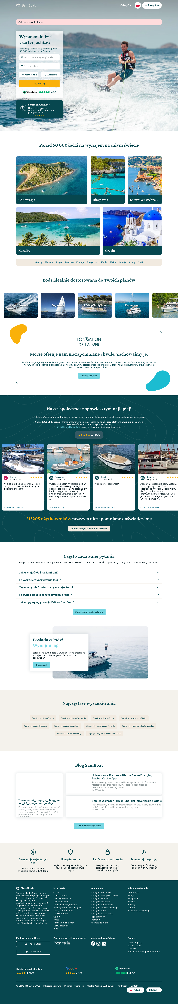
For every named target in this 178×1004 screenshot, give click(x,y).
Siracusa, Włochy (56, 507)
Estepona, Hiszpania (149, 507)
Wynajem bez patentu (102, 913)
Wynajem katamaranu (102, 904)
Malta (113, 262)
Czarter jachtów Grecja (103, 718)
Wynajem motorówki (101, 892)
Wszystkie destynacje (139, 910)
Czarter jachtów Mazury (43, 718)
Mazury (49, 262)
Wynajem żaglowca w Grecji (69, 733)
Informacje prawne (52, 986)
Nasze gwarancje (62, 898)
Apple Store (35, 943)
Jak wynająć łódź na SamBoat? (39, 572)
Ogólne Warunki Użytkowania (101, 986)
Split (140, 262)
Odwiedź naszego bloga (89, 825)
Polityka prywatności (74, 986)
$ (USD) (153, 989)
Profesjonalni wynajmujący (67, 907)
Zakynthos (93, 262)
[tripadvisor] (122, 968)
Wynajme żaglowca (100, 901)
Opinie (56, 916)
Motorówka (31, 74)
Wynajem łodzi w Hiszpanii (35, 726)
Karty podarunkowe (63, 910)
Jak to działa (134, 945)
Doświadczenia (61, 925)
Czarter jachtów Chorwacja (73, 718)
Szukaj (41, 83)
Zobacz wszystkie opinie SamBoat (89, 528)
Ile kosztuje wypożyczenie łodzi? (40, 580)
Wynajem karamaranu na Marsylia (100, 726)
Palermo (69, 262)
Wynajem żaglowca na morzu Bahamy (105, 733)
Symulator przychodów (65, 904)
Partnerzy (122, 986)
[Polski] (138, 5)
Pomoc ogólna (135, 942)
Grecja (122, 262)
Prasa (56, 919)
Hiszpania (133, 898)
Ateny (132, 262)
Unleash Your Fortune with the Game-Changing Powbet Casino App (122, 776)
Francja (80, 262)
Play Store (35, 951)
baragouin (30, 812)
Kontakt (132, 948)
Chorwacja (133, 892)
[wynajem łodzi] (26, 5)
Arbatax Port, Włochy (13, 507)
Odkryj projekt (89, 375)
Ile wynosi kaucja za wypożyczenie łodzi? (45, 595)
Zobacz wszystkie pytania (89, 611)
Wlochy (38, 262)
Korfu (104, 262)
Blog (55, 928)
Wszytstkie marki (100, 922)
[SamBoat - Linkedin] (104, 943)
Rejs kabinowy (98, 916)
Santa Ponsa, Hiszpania (105, 507)
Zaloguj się (153, 5)
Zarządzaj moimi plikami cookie (144, 951)
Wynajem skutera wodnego (104, 907)
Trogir (59, 262)
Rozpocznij (41, 665)
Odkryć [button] (124, 5)
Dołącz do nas (60, 895)
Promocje (95, 919)
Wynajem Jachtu (99, 898)
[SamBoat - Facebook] (93, 943)
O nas (56, 892)
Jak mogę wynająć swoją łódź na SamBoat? (46, 602)
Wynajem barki (98, 910)
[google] (71, 968)
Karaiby (131, 907)
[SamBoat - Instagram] (98, 943)
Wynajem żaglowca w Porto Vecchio (138, 726)
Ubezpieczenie (60, 901)
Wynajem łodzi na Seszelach (66, 726)
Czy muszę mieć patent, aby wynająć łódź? (46, 587)
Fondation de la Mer (63, 922)
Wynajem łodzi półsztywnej (105, 895)
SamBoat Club (60, 913)
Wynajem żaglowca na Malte (133, 718)
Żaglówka (52, 74)
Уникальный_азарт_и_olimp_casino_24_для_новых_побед (39, 801)
